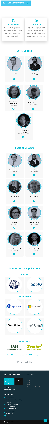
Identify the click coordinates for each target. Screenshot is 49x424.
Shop (28, 380)
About (28, 378)
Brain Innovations (9, 421)
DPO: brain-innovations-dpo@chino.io (12, 412)
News (28, 384)
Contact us (30, 389)
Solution (29, 382)
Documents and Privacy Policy (34, 386)
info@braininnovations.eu (12, 404)
